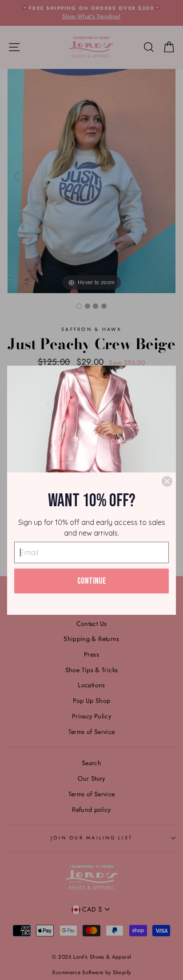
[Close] (167, 481)
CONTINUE (91, 581)
